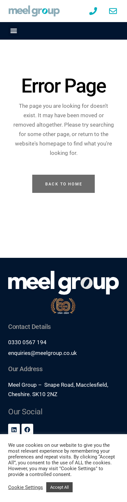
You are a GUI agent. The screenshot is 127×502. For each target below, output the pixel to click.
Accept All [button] (59, 487)
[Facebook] (27, 429)
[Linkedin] (14, 429)
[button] (13, 30)
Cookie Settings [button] (25, 487)
